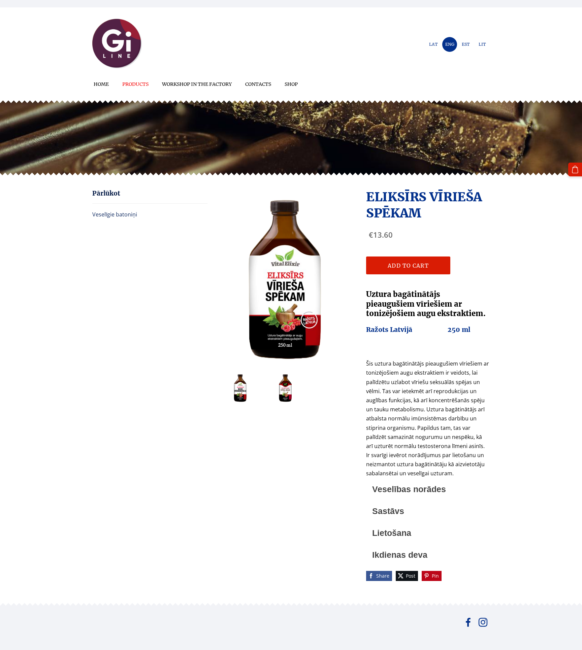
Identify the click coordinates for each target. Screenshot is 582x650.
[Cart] (575, 169)
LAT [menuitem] (433, 44)
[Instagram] (483, 622)
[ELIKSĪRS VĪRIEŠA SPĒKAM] (240, 387)
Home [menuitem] (101, 84)
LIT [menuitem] (482, 44)
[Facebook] (468, 622)
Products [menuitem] (135, 84)
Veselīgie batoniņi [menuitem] (114, 214)
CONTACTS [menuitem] (258, 84)
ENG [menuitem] (449, 44)
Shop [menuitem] (291, 84)
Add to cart (408, 265)
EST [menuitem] (466, 44)
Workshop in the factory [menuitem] (197, 84)
